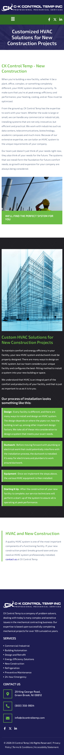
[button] (13, 19)
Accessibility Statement (46, 747)
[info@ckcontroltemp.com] (7, 718)
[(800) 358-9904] (7, 706)
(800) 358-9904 (24, 705)
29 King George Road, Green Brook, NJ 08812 (28, 693)
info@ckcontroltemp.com (30, 717)
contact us (11, 559)
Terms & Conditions (23, 747)
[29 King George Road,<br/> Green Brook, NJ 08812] (7, 694)
